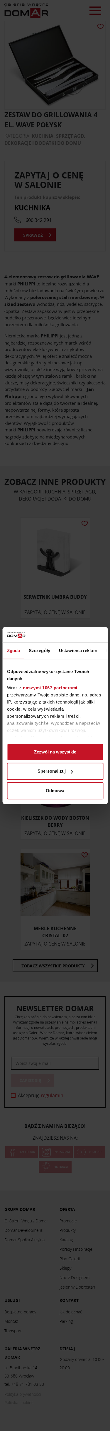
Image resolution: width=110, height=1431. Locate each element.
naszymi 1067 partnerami (50, 688)
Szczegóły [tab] (39, 650)
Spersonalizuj (52, 771)
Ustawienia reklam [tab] (78, 650)
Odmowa (55, 790)
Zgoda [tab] (13, 650)
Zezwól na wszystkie (55, 751)
